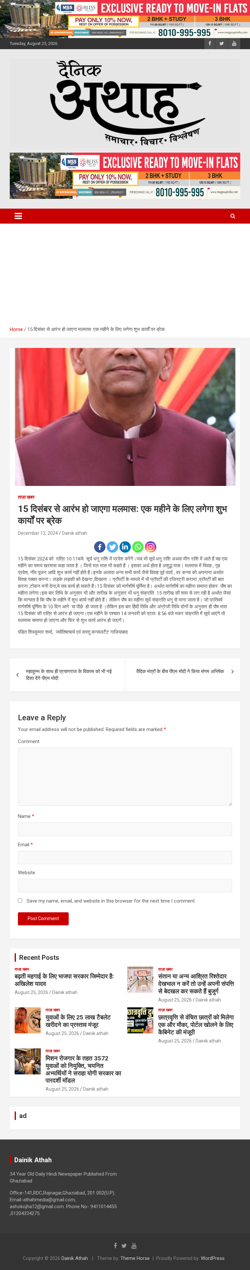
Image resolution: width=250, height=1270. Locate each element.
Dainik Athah (75, 1258)
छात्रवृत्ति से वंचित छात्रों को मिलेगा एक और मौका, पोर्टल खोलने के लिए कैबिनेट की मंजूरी (196, 1025)
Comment (28, 741)
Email (25, 845)
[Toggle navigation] (18, 216)
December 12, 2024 (38, 533)
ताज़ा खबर (26, 497)
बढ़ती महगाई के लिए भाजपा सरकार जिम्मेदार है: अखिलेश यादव (64, 980)
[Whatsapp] (138, 547)
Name (26, 816)
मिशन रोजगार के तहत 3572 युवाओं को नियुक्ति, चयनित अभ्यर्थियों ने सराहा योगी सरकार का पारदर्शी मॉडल (83, 1069)
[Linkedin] (125, 547)
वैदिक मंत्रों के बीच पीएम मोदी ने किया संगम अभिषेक (180, 671)
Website (26, 873)
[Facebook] (99, 547)
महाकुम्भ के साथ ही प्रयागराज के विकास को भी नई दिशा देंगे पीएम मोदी (69, 675)
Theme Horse (135, 1258)
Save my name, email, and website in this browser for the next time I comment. (111, 901)
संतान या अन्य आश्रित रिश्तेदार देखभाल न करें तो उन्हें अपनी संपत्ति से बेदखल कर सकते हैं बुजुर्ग (196, 984)
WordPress (213, 1258)
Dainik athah (74, 533)
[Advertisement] (125, 272)
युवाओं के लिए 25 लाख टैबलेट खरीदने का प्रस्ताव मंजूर (78, 1021)
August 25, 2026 (31, 992)
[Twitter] (112, 547)
